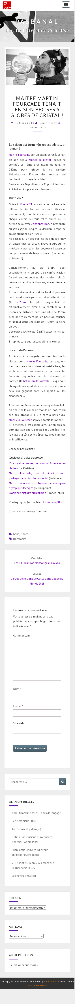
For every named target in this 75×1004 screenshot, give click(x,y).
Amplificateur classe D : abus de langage (36, 813)
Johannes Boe (40, 224)
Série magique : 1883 (24, 821)
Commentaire (22, 635)
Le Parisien (50, 502)
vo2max (21, 302)
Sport (24, 534)
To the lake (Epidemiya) (26, 829)
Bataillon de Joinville (36, 381)
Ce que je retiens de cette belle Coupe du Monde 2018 (37, 578)
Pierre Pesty (47, 122)
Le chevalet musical (24, 875)
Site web (18, 723)
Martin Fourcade (37, 361)
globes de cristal (40, 159)
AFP (59, 502)
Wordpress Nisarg (37, 985)
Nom (17, 688)
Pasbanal (7, 5)
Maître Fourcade (19, 154)
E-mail (18, 706)
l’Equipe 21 (25, 204)
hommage (19, 539)
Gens (16, 534)
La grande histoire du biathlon (27, 493)
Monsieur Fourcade (20, 420)
